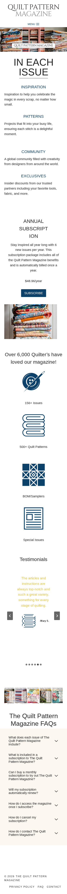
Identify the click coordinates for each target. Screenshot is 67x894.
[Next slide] (57, 616)
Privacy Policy (22, 886)
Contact (54, 886)
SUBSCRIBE (33, 293)
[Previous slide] (10, 616)
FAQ (41, 886)
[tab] (26, 664)
